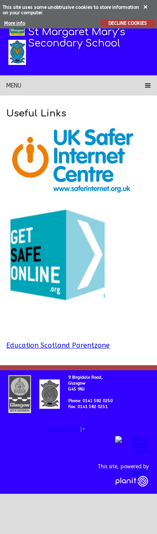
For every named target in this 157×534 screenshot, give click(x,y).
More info (14, 23)
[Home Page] (17, 52)
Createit (139, 472)
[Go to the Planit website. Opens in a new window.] (132, 492)
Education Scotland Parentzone (58, 345)
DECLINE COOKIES (127, 23)
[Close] (146, 6)
